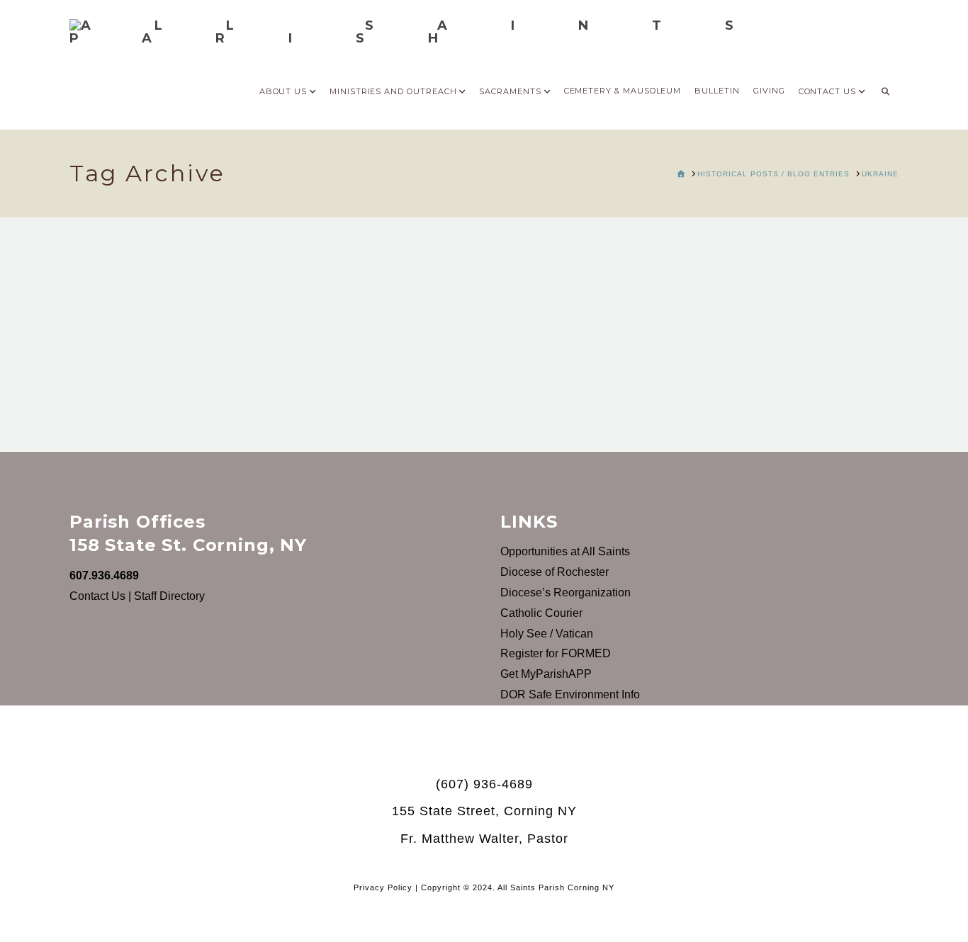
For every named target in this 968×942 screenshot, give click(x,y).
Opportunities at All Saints (565, 551)
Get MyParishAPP (546, 674)
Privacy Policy (383, 887)
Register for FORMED (555, 653)
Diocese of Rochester (554, 572)
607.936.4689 (104, 575)
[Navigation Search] (885, 87)
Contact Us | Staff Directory (137, 596)
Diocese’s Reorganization (565, 592)
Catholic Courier (541, 613)
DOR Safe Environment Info (570, 694)
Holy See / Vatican (546, 634)
